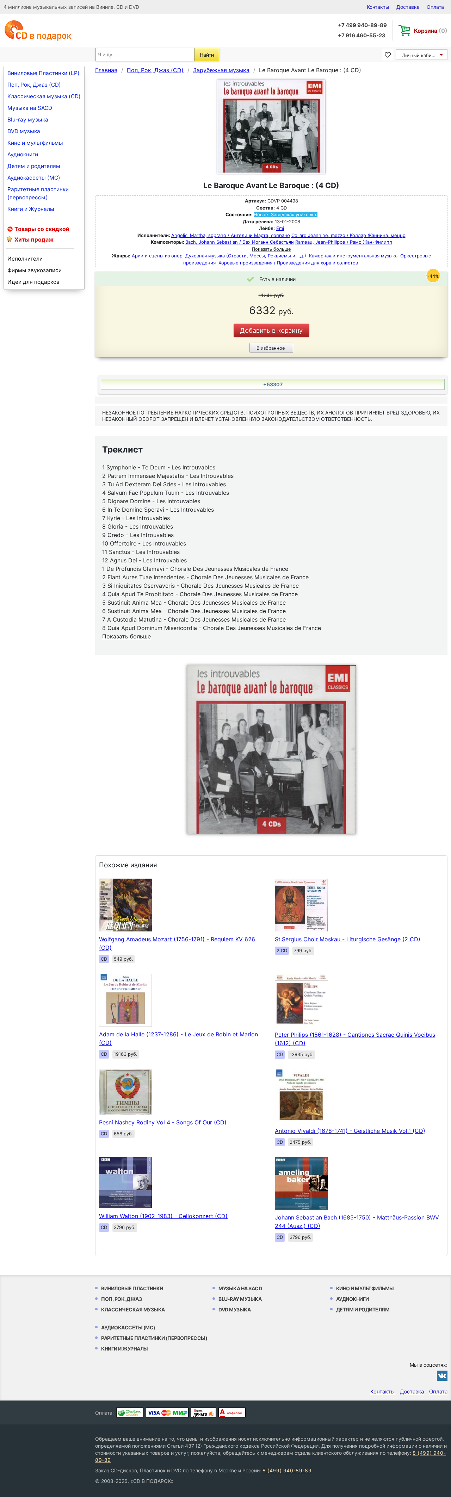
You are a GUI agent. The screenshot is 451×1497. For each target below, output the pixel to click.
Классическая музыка (133, 1309)
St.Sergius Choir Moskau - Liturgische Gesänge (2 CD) (347, 939)
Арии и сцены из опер (157, 255)
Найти (207, 55)
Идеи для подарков (33, 282)
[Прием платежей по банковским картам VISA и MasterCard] (167, 1412)
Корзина (430, 30)
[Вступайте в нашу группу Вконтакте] (442, 1375)
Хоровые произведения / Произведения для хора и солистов (288, 263)
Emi (280, 228)
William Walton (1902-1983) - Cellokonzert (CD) (163, 1216)
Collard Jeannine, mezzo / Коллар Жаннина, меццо (348, 235)
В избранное (271, 348)
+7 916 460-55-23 (361, 35)
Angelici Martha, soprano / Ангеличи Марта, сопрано (230, 235)
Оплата (435, 7)
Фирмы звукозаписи (34, 270)
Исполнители (25, 258)
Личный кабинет (421, 55)
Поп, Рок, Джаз (121, 1299)
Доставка (408, 7)
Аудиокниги (22, 154)
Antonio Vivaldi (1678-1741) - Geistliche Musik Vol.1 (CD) (350, 1130)
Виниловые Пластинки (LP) (43, 73)
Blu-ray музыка (27, 119)
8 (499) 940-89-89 (286, 1470)
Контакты (378, 7)
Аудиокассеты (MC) (33, 177)
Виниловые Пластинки (132, 1288)
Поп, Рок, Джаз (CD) (34, 84)
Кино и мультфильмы (35, 142)
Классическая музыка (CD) (44, 96)
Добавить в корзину (271, 330)
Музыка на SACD (29, 108)
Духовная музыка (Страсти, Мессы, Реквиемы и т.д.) (245, 255)
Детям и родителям (33, 166)
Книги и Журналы (30, 209)
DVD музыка (23, 131)
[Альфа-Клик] (232, 1412)
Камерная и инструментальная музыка (353, 255)
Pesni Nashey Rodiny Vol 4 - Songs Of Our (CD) (163, 1122)
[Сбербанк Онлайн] (129, 1412)
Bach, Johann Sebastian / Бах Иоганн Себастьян (239, 242)
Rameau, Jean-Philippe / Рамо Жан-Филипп (343, 242)
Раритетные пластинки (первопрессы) (38, 193)
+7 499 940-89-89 (362, 25)
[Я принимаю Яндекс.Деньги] (203, 1412)
